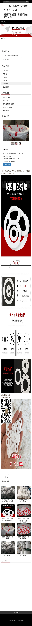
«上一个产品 (6, 474)
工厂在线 (5, 100)
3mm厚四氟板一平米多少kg (10, 55)
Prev (5, 130)
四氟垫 (5, 80)
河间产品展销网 (7, 107)
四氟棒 (5, 77)
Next (23, 130)
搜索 (26, 1)
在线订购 (7, 164)
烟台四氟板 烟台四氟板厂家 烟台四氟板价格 (7, 501)
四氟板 (5, 74)
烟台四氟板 (6, 59)
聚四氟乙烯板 (6, 97)
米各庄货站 (6, 110)
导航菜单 (4, 22)
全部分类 (5, 70)
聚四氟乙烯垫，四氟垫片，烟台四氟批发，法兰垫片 (23, 520)
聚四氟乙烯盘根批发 (8, 104)
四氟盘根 (5, 83)
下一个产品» (6, 477)
